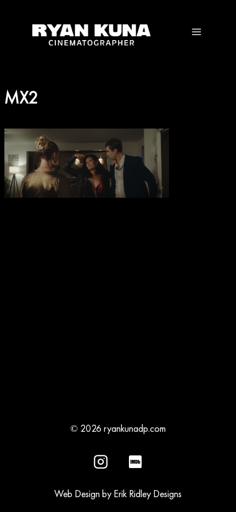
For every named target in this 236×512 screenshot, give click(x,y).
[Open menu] (196, 31)
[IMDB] (135, 461)
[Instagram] (101, 461)
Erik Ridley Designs (148, 493)
